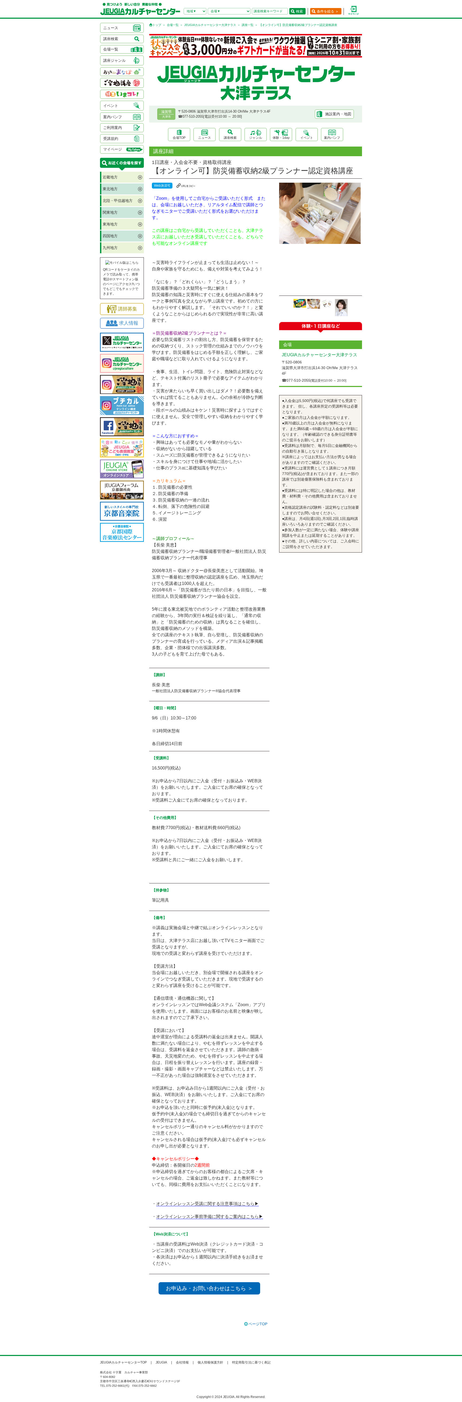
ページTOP (257, 1324)
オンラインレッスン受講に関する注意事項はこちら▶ (207, 1203)
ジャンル (255, 138)
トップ (156, 24)
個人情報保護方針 (210, 1362)
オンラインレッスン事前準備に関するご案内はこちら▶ (209, 1216)
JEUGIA (161, 1362)
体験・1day (281, 138)
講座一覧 (247, 24)
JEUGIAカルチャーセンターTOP (123, 1362)
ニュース (204, 138)
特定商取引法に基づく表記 (251, 1362)
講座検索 (230, 138)
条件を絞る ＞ (328, 11)
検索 (299, 11)
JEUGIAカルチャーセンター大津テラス (210, 24)
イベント (306, 138)
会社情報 (182, 1362)
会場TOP (179, 138)
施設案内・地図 (338, 114)
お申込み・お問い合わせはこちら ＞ (209, 1288)
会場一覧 (173, 24)
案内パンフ (332, 138)
